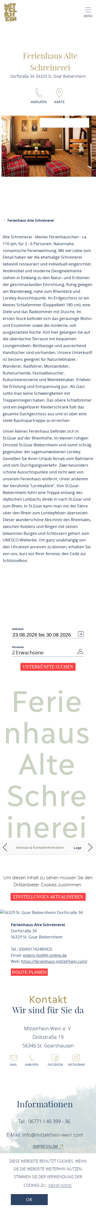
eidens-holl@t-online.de (45, 955)
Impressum (46, 1146)
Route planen (29, 972)
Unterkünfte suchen (48, 667)
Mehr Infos (60, 1185)
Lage (77, 847)
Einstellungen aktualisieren (48, 897)
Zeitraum (18, 629)
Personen (18, 647)
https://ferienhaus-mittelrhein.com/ (54, 961)
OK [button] (29, 1199)
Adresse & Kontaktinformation (40, 847)
